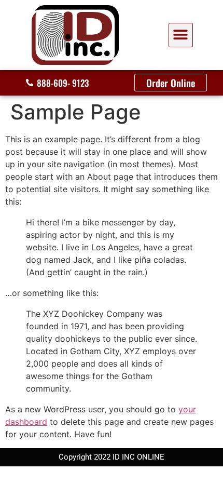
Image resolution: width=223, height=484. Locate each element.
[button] (181, 35)
